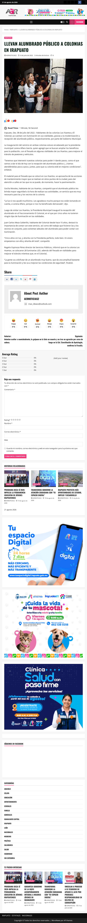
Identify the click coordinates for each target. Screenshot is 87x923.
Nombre (8, 423)
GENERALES (8, 815)
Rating (7, 420)
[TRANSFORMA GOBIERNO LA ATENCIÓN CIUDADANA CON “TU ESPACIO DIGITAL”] (43, 478)
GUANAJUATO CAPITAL (11, 819)
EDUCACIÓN (8, 797)
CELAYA (6, 793)
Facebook (79, 22)
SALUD (6, 849)
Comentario (9, 389)
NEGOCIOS (7, 836)
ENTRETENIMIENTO (10, 802)
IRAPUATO (8, 38)
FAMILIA (7, 810)
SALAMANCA (8, 845)
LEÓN (6, 828)
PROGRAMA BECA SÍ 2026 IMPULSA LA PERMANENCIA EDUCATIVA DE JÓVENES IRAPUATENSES (14, 493)
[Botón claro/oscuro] (62, 22)
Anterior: (23, 339)
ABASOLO (7, 789)
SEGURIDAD (8, 854)
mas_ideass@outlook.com (40, 304)
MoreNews (56, 920)
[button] (31, 22)
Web (6, 440)
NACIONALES (8, 832)
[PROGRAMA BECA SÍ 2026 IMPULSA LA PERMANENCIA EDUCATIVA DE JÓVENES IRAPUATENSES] (16, 478)
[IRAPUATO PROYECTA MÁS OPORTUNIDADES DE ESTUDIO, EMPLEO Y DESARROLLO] (70, 478)
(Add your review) (61, 358)
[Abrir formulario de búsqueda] (67, 22)
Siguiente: (63, 341)
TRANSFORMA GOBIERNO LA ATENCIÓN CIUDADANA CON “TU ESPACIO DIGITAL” (43, 492)
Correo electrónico (12, 432)
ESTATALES (7, 806)
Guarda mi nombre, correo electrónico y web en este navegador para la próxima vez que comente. (41, 449)
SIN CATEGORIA (9, 858)
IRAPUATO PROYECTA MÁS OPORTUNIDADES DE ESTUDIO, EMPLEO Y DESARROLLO (70, 492)
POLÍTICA (7, 841)
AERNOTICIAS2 (11, 55)
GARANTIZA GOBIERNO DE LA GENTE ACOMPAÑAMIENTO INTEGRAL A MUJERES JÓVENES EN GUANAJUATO (33, 893)
